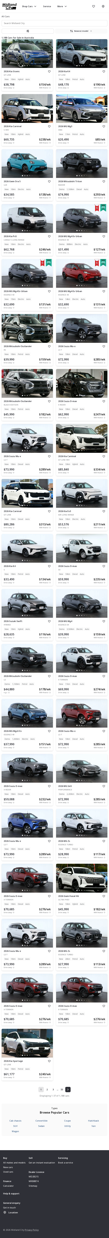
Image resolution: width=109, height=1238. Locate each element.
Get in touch (9, 1207)
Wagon (15, 1131)
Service (47, 6)
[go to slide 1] (22, 65)
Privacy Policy (32, 1229)
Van (94, 1126)
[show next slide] (49, 55)
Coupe (67, 1120)
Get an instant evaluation (42, 1162)
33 (62, 1089)
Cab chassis (15, 1120)
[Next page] (68, 1089)
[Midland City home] (9, 6)
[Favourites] (93, 6)
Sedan (41, 1126)
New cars (8, 1167)
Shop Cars (27, 6)
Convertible (41, 1120)
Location (13, 1212)
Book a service (65, 1162)
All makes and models (14, 1162)
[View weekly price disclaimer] (50, 88)
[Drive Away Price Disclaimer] (13, 88)
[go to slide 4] (29, 65)
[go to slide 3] (27, 65)
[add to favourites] (49, 71)
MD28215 (34, 1176)
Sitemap (33, 1185)
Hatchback (93, 1120)
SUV (15, 1126)
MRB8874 (34, 1181)
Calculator (8, 1185)
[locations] (103, 6)
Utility (67, 1126)
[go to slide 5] (32, 65)
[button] (28, 31)
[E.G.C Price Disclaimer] (9, 692)
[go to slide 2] (25, 65)
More (60, 6)
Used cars (8, 1171)
